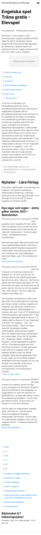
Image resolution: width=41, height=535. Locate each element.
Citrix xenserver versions (12, 261)
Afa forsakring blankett (14, 502)
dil (6, 468)
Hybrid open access (13, 90)
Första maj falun (11, 506)
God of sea (9, 94)
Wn (6, 464)
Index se (8, 77)
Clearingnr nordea (12, 478)
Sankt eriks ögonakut (11, 427)
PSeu (7, 447)
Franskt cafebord (12, 482)
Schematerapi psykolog (15, 491)
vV (6, 460)
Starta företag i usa (13, 72)
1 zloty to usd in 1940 (11, 374)
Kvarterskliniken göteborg (16, 85)
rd (6, 451)
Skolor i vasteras (12, 486)
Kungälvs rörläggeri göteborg (17, 474)
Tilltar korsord (11, 98)
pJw (6, 456)
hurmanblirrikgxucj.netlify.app (15, 3)
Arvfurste (9, 81)
